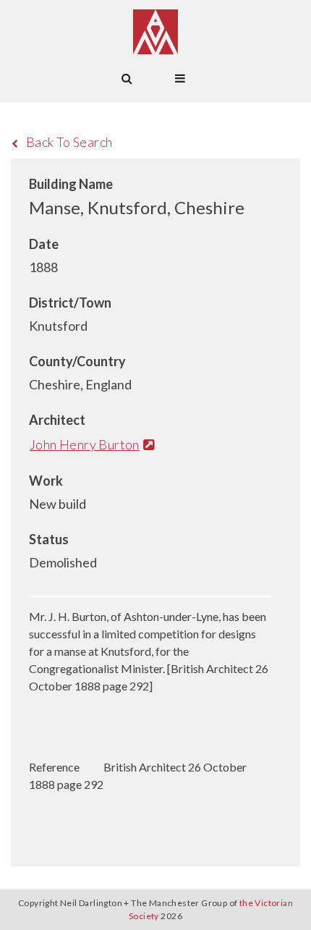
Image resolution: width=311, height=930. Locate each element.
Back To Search (69, 142)
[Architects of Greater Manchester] (155, 31)
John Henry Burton (85, 444)
